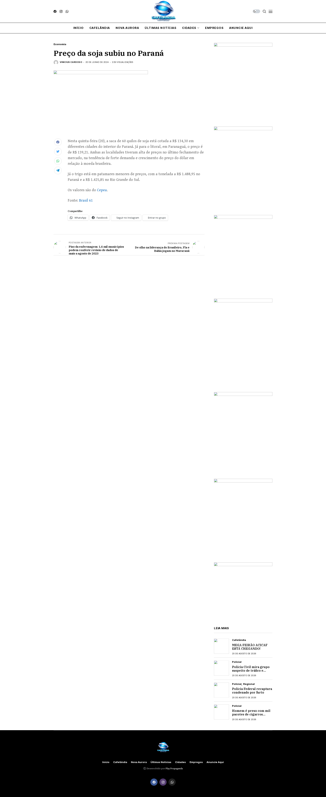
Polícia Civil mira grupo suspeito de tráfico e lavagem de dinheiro (251, 670)
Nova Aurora (139, 762)
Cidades (180, 762)
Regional (249, 684)
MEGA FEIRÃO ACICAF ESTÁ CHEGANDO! (250, 647)
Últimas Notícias (161, 762)
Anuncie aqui (215, 762)
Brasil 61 (86, 200)
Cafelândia (239, 640)
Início (105, 762)
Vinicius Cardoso (71, 62)
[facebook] (55, 11)
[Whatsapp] (67, 11)
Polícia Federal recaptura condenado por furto (252, 690)
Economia (60, 44)
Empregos (196, 762)
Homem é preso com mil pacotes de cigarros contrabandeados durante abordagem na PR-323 (252, 716)
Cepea (102, 190)
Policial (236, 662)
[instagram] (61, 11)
